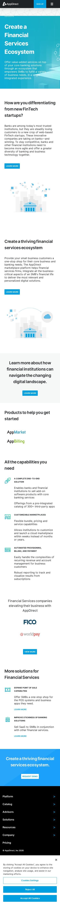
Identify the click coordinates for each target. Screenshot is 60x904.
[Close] (56, 859)
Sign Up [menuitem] (40, 4)
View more (30, 652)
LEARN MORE (12, 166)
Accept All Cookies (30, 898)
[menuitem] (12, 4)
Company (29, 835)
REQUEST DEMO (30, 776)
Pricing (7, 842)
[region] (30, 879)
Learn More (12, 292)
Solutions (29, 819)
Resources (29, 827)
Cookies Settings (30, 880)
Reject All (30, 889)
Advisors (29, 812)
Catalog (29, 804)
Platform (29, 796)
